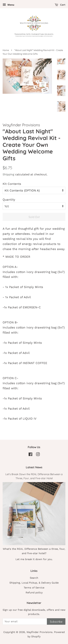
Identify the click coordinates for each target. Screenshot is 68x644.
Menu (10, 4)
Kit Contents (12, 184)
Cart (62, 4)
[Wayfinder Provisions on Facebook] (30, 455)
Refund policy (34, 592)
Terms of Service (34, 587)
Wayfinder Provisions (39, 632)
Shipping (8, 174)
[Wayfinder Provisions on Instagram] (38, 455)
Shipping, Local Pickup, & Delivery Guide (34, 582)
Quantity (9, 199)
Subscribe (56, 621)
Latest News (34, 467)
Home (6, 50)
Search (34, 577)
